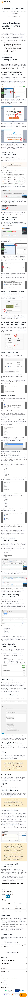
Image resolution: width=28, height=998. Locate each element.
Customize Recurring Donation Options (12, 44)
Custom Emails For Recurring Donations (12, 48)
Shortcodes (6, 53)
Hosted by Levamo (5, 987)
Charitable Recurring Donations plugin (15, 64)
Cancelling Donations (8, 51)
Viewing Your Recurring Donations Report (12, 47)
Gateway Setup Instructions (10, 50)
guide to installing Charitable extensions (11, 68)
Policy (6, 982)
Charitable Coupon (5, 984)
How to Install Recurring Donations (11, 42)
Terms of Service (4, 980)
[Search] (19, 16)
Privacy (2, 982)
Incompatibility (7, 54)
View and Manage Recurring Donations (12, 45)
